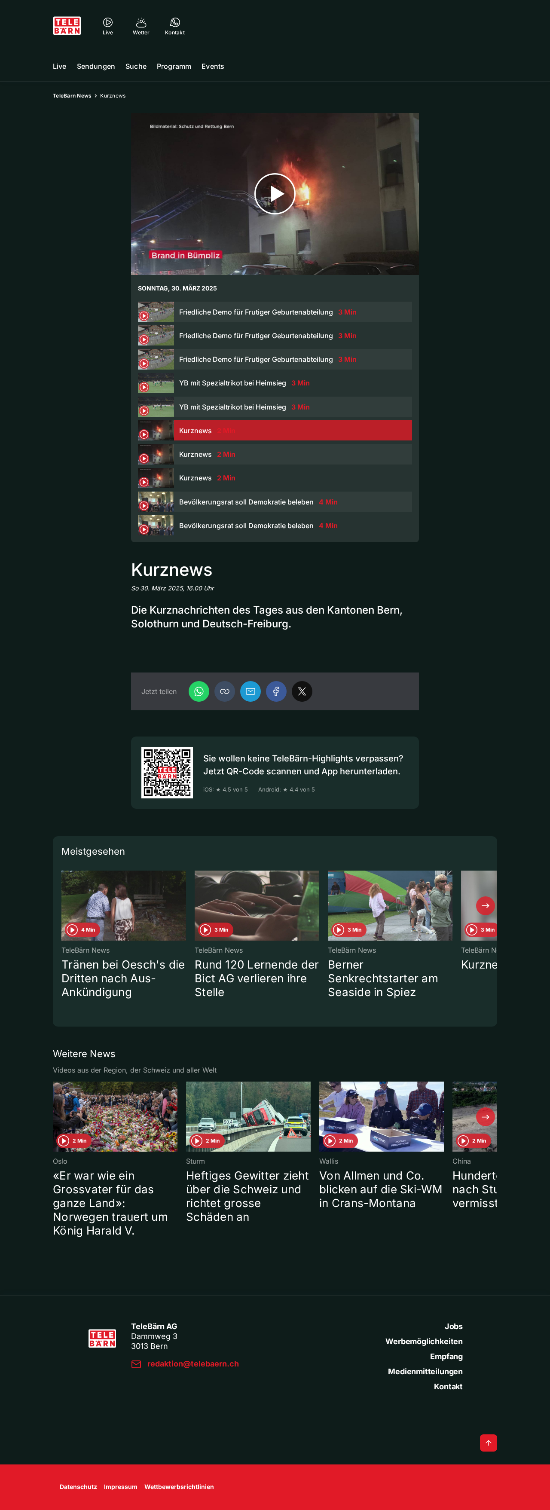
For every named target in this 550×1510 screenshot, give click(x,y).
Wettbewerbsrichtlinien (179, 1486)
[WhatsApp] (199, 691)
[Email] (250, 691)
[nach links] (64, 905)
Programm (174, 66)
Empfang (446, 1356)
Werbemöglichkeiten (424, 1341)
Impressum (121, 1486)
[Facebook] (276, 691)
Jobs (454, 1326)
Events (213, 66)
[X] (302, 691)
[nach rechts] (485, 905)
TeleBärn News (72, 95)
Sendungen (96, 66)
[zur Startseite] (67, 25)
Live (60, 66)
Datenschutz (78, 1486)
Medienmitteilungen (425, 1371)
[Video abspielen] (275, 194)
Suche (136, 66)
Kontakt (448, 1386)
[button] (224, 691)
